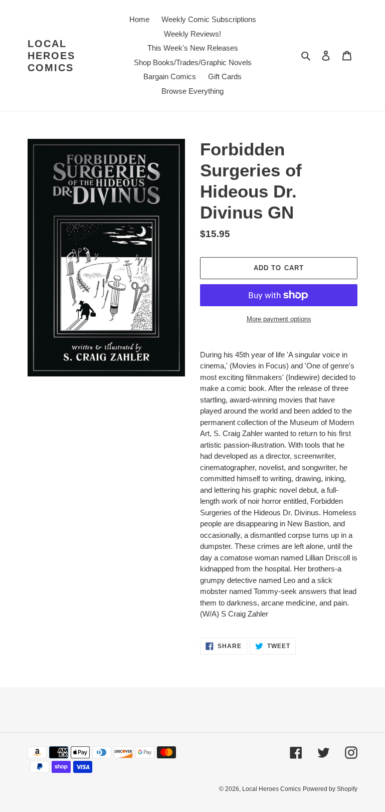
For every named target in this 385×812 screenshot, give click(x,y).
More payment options (279, 319)
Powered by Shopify (330, 788)
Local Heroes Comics (51, 55)
